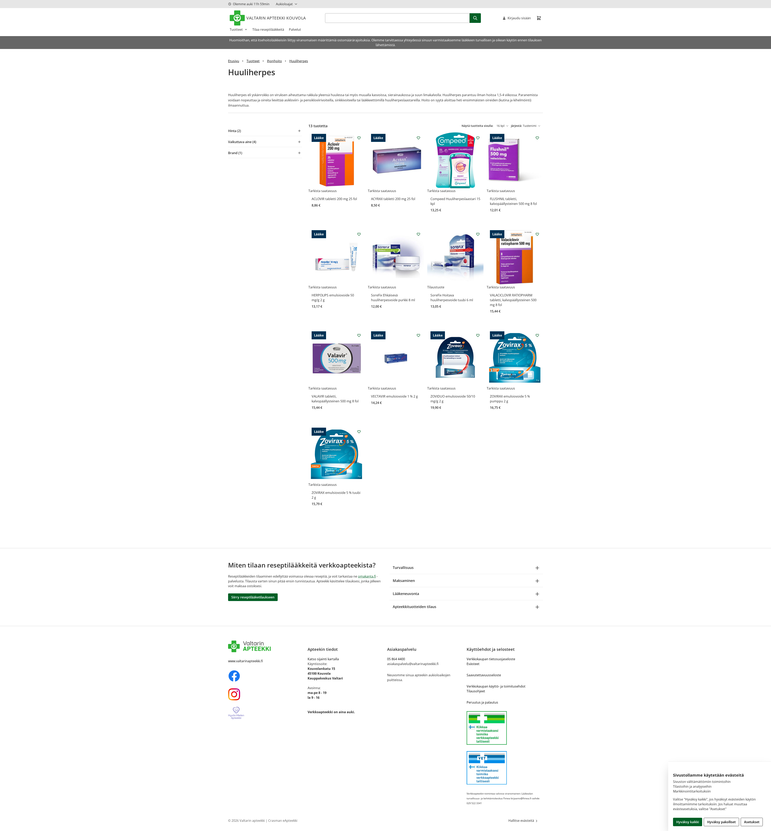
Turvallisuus (403, 567)
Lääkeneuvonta (406, 593)
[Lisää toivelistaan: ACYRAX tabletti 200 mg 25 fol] (418, 138)
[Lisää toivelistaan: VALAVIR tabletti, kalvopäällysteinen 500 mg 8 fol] (359, 335)
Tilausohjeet (476, 691)
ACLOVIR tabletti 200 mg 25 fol (334, 199)
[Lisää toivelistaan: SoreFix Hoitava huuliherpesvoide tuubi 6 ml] (478, 234)
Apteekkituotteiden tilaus (414, 606)
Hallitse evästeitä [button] (521, 820)
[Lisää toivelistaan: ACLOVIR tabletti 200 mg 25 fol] (359, 138)
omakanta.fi (367, 576)
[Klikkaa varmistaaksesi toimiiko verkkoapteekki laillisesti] (505, 728)
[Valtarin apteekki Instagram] (266, 694)
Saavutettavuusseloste (484, 675)
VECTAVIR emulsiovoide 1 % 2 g (394, 396)
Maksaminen (404, 580)
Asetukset (751, 822)
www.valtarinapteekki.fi (245, 661)
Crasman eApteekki (282, 820)
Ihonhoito (274, 61)
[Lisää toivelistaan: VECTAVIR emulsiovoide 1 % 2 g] (418, 335)
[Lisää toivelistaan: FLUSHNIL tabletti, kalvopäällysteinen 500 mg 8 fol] (537, 138)
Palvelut (295, 29)
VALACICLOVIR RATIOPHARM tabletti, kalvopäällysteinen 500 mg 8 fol (513, 300)
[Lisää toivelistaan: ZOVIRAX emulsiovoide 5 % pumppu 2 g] (537, 335)
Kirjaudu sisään (519, 18)
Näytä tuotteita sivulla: (478, 126)
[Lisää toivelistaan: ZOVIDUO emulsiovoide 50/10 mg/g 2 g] (478, 335)
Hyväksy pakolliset (721, 822)
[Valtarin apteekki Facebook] (266, 676)
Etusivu (233, 61)
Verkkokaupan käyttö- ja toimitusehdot (496, 686)
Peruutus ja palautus (482, 702)
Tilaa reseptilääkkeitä (268, 29)
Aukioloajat (284, 4)
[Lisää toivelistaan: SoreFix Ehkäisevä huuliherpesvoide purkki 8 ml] (418, 234)
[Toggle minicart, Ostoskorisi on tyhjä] (539, 18)
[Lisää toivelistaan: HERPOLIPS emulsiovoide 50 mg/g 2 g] (359, 234)
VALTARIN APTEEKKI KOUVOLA (276, 18)
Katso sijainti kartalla (323, 659)
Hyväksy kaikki (687, 822)
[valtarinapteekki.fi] (266, 646)
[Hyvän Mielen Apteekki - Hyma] (266, 713)
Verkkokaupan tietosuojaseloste (491, 659)
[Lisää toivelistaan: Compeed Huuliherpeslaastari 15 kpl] (478, 138)
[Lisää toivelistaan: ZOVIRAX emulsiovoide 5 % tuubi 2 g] (359, 432)
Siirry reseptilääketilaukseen (252, 597)
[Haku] (475, 18)
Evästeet (473, 664)
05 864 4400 (396, 659)
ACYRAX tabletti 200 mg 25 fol (393, 199)
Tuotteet (236, 29)
